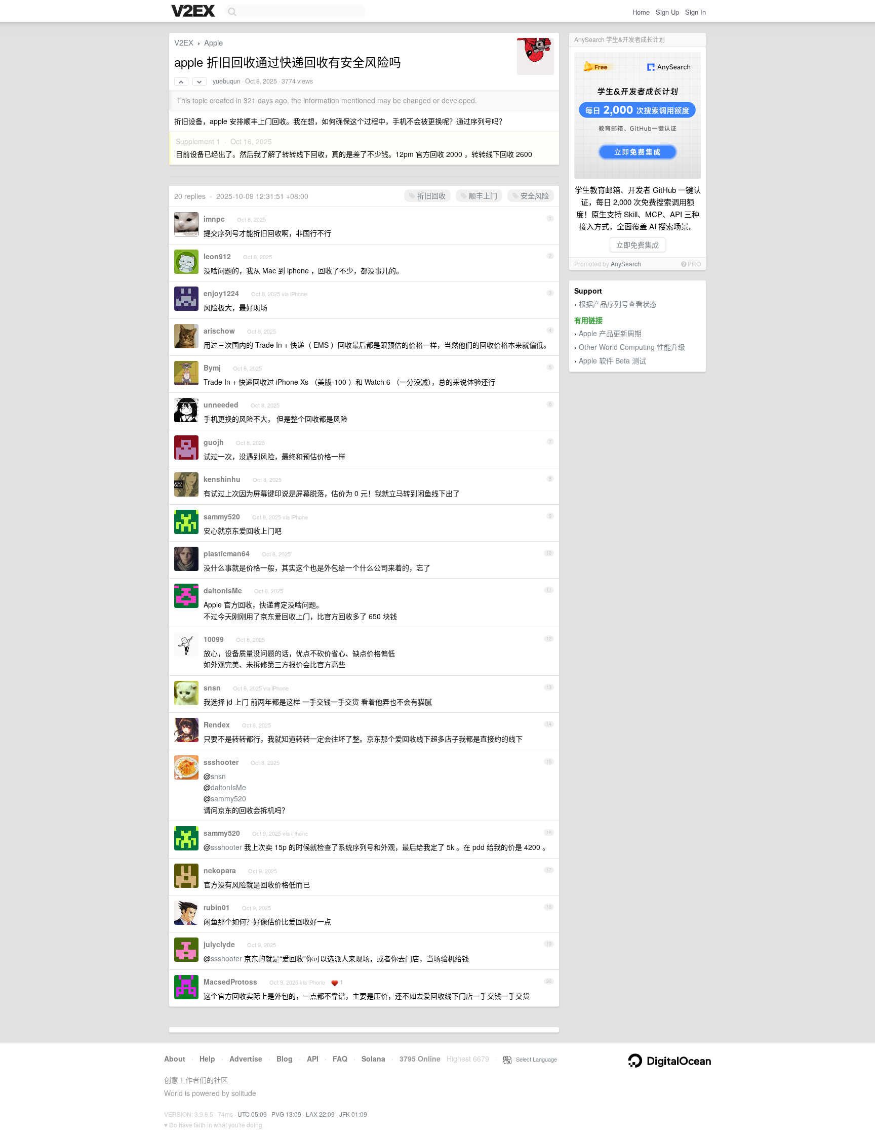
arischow (219, 330)
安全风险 (534, 195)
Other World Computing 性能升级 (632, 347)
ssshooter (221, 762)
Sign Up (667, 12)
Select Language (534, 1059)
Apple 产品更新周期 (610, 333)
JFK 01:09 (353, 1114)
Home (641, 12)
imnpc (214, 219)
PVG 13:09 (286, 1114)
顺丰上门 (482, 195)
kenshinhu (222, 479)
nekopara (220, 870)
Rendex (217, 724)
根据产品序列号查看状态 (618, 304)
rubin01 (217, 907)
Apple (213, 42)
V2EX (183, 42)
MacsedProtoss (230, 981)
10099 (214, 639)
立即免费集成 (637, 244)
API (313, 1058)
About (174, 1058)
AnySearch (626, 263)
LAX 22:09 (320, 1114)
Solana (373, 1058)
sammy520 (222, 516)
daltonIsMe (223, 590)
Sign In (695, 12)
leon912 (217, 256)
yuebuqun (227, 81)
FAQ (340, 1058)
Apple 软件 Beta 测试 (612, 360)
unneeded (221, 404)
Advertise (245, 1058)
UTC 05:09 (252, 1114)
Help (207, 1058)
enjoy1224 (221, 293)
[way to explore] (194, 11)
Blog (284, 1058)
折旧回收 (430, 195)
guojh (214, 442)
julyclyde (219, 944)
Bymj (212, 367)
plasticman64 (227, 553)
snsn (212, 687)
